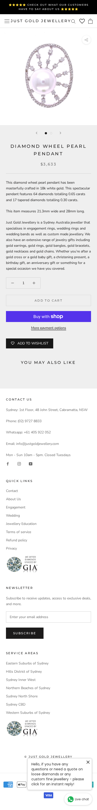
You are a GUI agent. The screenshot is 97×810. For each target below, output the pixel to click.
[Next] (60, 133)
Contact (12, 490)
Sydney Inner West (21, 679)
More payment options (48, 327)
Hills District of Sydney (24, 671)
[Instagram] (19, 464)
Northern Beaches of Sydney (28, 688)
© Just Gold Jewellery (48, 756)
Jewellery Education (21, 523)
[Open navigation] (6, 21)
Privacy (11, 548)
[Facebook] (7, 464)
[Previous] (36, 133)
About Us (13, 499)
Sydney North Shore (22, 696)
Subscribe (24, 633)
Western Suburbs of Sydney (28, 712)
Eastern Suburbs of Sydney (27, 663)
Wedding (13, 515)
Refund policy (16, 540)
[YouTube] (30, 464)
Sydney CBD (15, 704)
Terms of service (18, 532)
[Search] (73, 21)
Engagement (15, 507)
